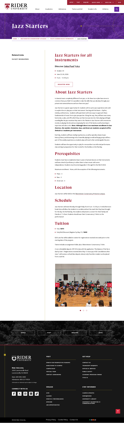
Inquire (86, 2)
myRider (49, 402)
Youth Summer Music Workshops (62, 38)
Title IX (85, 377)
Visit (78, 2)
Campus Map (50, 368)
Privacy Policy (51, 420)
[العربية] (90, 420)
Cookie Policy (63, 420)
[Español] (93, 420)
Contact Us (86, 362)
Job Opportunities (53, 405)
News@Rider (87, 396)
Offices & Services (89, 368)
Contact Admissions (53, 374)
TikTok (37, 394)
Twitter (20, 394)
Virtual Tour (51, 371)
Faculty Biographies (20, 59)
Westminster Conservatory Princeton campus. (90, 194)
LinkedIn (31, 394)
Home (15, 38)
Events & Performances (55, 399)
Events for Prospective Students (58, 362)
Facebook (14, 394)
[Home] (16, 6)
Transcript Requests (90, 365)
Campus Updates (88, 393)
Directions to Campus (54, 365)
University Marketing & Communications (91, 402)
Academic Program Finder (92, 374)
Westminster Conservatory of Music (33, 38)
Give (119, 2)
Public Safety (87, 371)
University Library (89, 399)
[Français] (92, 420)
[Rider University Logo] (21, 358)
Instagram (25, 394)
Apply (71, 2)
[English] (95, 420)
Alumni (49, 396)
